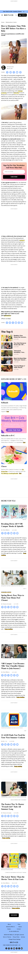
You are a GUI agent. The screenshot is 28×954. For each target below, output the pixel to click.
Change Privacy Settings (14, 939)
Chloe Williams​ (6, 530)
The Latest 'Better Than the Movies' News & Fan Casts (12, 878)
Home (2, 22)
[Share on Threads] (20, 72)
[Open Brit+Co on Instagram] (11, 948)
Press (19, 924)
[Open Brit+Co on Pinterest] (9, 948)
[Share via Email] (17, 72)
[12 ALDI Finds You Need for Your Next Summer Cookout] (14, 719)
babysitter (16, 92)
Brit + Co (5, 741)
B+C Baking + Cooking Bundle (9, 473)
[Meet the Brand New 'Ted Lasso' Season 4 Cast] (7, 361)
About (9, 924)
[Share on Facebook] (7, 72)
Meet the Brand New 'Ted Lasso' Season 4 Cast (20, 359)
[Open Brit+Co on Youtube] (14, 948)
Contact (19, 929)
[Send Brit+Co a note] (22, 948)
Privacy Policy (16, 937)
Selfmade (4, 403)
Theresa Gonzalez (7, 604)
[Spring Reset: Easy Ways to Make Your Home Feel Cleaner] (14, 577)
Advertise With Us (10, 926)
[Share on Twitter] (14, 72)
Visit (7, 411)
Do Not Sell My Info (14, 931)
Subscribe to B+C (8, 435)
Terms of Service (7, 937)
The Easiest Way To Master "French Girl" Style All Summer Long (12, 806)
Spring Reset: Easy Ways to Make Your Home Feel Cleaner (12, 597)
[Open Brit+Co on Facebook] (6, 948)
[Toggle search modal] (16, 15)
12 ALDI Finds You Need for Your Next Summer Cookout (13, 736)
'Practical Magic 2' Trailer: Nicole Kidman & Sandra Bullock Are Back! (19, 366)
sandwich (22, 240)
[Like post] (22, 323)
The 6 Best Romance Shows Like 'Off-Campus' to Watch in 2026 (20, 344)
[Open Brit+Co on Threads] (17, 948)
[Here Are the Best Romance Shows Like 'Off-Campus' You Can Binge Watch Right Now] (7, 345)
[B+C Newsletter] (14, 424)
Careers (9, 929)
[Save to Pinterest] (10, 72)
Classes (4, 466)
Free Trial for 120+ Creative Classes (12, 11)
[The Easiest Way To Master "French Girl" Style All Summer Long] (14, 789)
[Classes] (14, 455)
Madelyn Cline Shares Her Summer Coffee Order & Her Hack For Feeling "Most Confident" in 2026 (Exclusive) (20, 336)
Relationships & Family (11, 22)
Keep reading (9, 629)
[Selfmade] (14, 391)
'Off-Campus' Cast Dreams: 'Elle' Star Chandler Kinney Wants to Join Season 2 (13, 666)
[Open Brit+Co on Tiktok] (19, 948)
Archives (23, 937)
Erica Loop (11, 66)
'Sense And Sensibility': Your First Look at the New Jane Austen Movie (20, 351)
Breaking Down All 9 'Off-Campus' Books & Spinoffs (12, 525)
